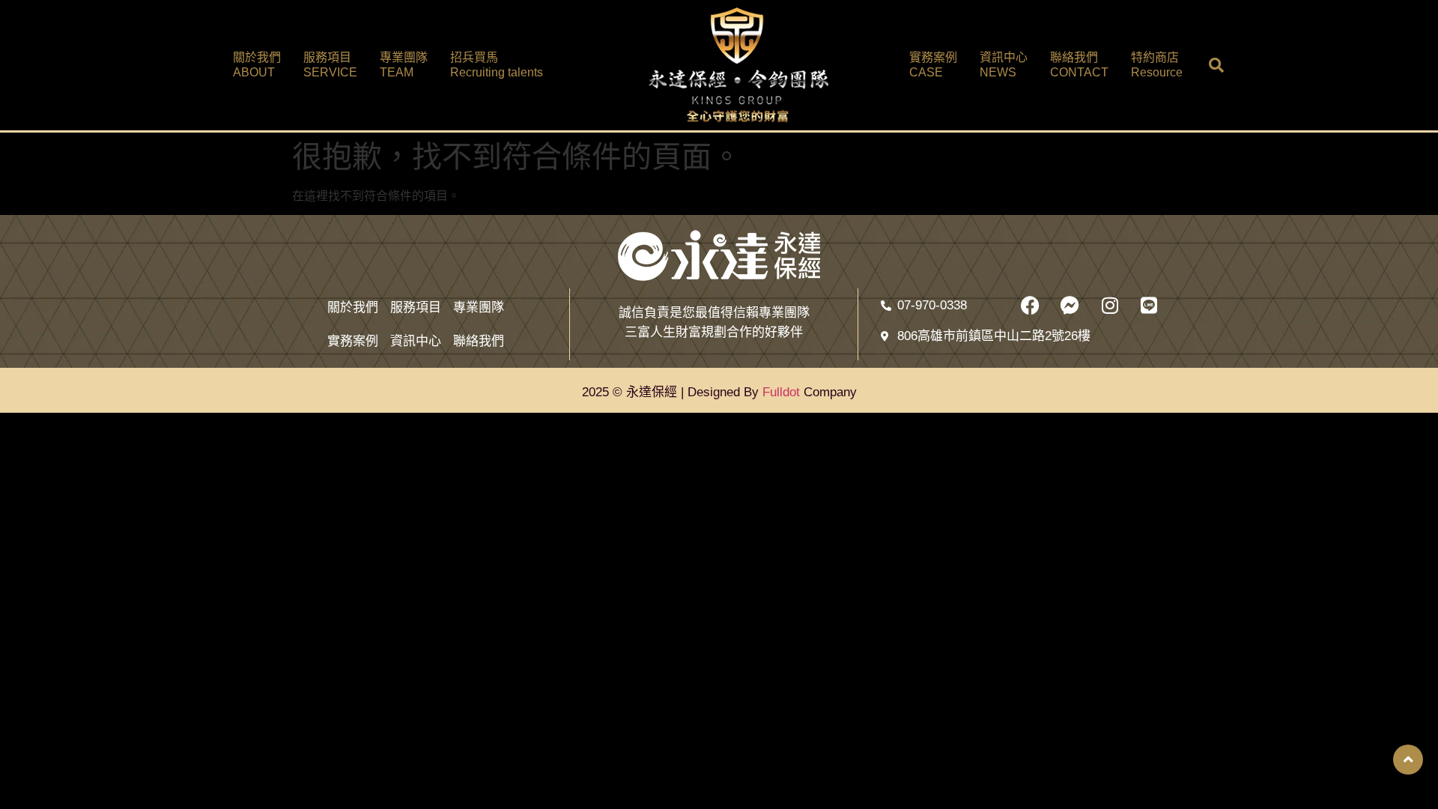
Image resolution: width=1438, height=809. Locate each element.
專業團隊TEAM (404, 65)
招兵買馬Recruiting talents (496, 65)
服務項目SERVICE (330, 65)
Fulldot (781, 392)
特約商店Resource (1157, 65)
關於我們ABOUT (257, 65)
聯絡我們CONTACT (1079, 65)
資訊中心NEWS (1004, 65)
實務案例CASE (933, 65)
